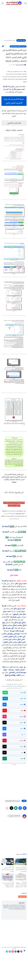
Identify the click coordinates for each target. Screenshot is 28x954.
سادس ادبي (12, 639)
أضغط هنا (5, 526)
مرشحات (11, 669)
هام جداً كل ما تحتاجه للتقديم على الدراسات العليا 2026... (8, 869)
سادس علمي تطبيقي (10, 642)
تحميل (5, 758)
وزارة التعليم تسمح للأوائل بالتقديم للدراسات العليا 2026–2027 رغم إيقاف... (21, 885)
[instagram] (21, 951)
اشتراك (5, 710)
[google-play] (10, 951)
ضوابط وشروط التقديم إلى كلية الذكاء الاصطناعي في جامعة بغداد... (21, 869)
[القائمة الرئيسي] (25, 3)
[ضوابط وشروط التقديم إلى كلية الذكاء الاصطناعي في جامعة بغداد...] (20, 861)
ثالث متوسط (14, 631)
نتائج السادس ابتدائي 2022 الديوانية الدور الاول (8, 40)
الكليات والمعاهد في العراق (12, 675)
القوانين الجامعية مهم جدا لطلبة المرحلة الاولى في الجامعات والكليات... (8, 885)
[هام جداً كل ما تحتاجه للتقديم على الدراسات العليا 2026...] (7, 861)
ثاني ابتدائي (17, 622)
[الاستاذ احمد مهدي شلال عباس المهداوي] (14, 3)
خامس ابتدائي (17, 625)
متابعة (5, 704)
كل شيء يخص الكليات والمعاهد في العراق (18, 46)
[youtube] (12, 951)
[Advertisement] (14, 23)
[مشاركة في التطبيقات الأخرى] (7, 808)
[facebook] (15, 951)
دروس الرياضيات (15, 617)
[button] (20, 808)
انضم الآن (5, 692)
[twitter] (18, 951)
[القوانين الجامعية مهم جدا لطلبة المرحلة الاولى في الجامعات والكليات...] (7, 876)
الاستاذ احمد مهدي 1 (20, 65)
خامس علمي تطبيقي (15, 636)
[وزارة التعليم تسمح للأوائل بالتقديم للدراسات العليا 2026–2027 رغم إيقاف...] (20, 876)
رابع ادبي (9, 633)
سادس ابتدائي (7, 625)
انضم (4, 728)
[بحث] (2, 3)
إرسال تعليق (21, 903)
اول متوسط (9, 628)
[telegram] (7, 951)
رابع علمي (16, 633)
